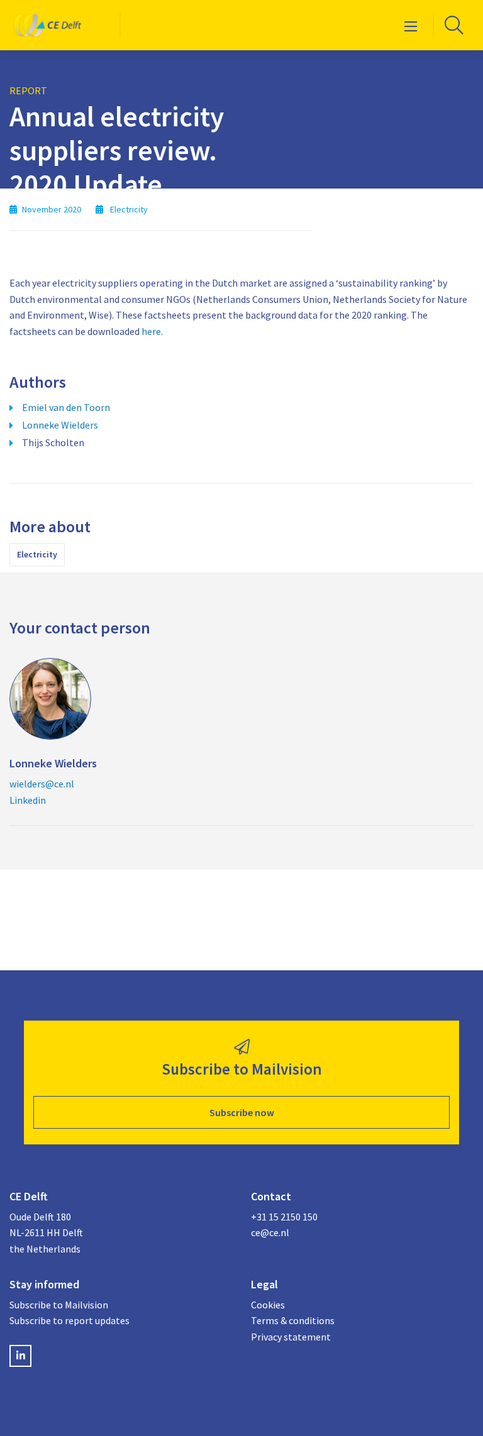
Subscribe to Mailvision (58, 1304)
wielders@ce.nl (41, 783)
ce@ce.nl (270, 1232)
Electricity (37, 554)
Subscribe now (241, 1112)
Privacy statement (291, 1336)
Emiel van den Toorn (66, 407)
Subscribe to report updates (69, 1320)
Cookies (268, 1304)
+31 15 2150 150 (284, 1216)
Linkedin (27, 800)
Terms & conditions (293, 1320)
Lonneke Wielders (60, 425)
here (151, 331)
